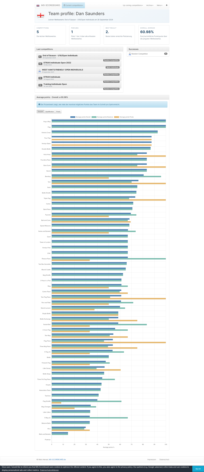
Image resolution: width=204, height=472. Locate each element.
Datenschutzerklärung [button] (49, 470)
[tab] (79, 56)
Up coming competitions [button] (132, 5)
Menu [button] (159, 5)
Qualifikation (49, 111)
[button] (38, 5)
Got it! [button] (198, 469)
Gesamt (40, 111)
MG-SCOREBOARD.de (57, 459)
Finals (58, 111)
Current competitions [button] (73, 5)
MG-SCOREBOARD (50, 5)
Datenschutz (164, 459)
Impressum (151, 459)
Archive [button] (149, 5)
